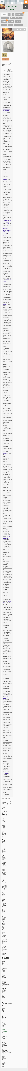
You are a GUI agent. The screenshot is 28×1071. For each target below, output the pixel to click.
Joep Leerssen (4, 974)
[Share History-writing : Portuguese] (24, 29)
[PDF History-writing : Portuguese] (17, 29)
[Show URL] (21, 29)
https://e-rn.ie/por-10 (9, 803)
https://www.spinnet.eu (7, 1003)
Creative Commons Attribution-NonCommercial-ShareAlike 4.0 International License (5, 985)
